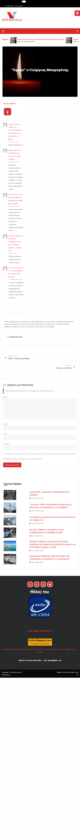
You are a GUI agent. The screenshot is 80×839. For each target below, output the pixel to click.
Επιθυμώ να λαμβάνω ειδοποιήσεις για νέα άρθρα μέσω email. (23, 459)
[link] (77, 13)
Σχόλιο (5, 397)
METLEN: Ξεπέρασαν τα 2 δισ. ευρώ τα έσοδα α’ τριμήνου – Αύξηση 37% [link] (15, 245)
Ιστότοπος (6, 444)
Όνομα (5, 424)
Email (5, 434)
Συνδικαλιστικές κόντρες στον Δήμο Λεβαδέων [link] (14, 156)
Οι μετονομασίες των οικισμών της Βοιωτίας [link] (15, 274)
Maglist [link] (59, 672)
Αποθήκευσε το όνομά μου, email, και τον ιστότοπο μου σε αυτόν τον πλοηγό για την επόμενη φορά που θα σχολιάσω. (41, 454)
